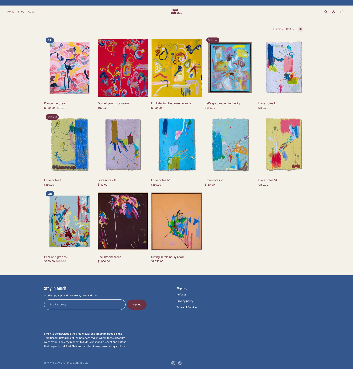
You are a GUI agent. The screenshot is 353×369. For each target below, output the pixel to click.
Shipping (181, 288)
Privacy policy (184, 300)
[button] (290, 29)
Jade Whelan (59, 363)
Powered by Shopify (77, 363)
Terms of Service (186, 307)
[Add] (89, 94)
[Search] (326, 12)
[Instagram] (173, 363)
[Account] (333, 12)
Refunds (181, 294)
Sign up (136, 304)
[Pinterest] (180, 363)
